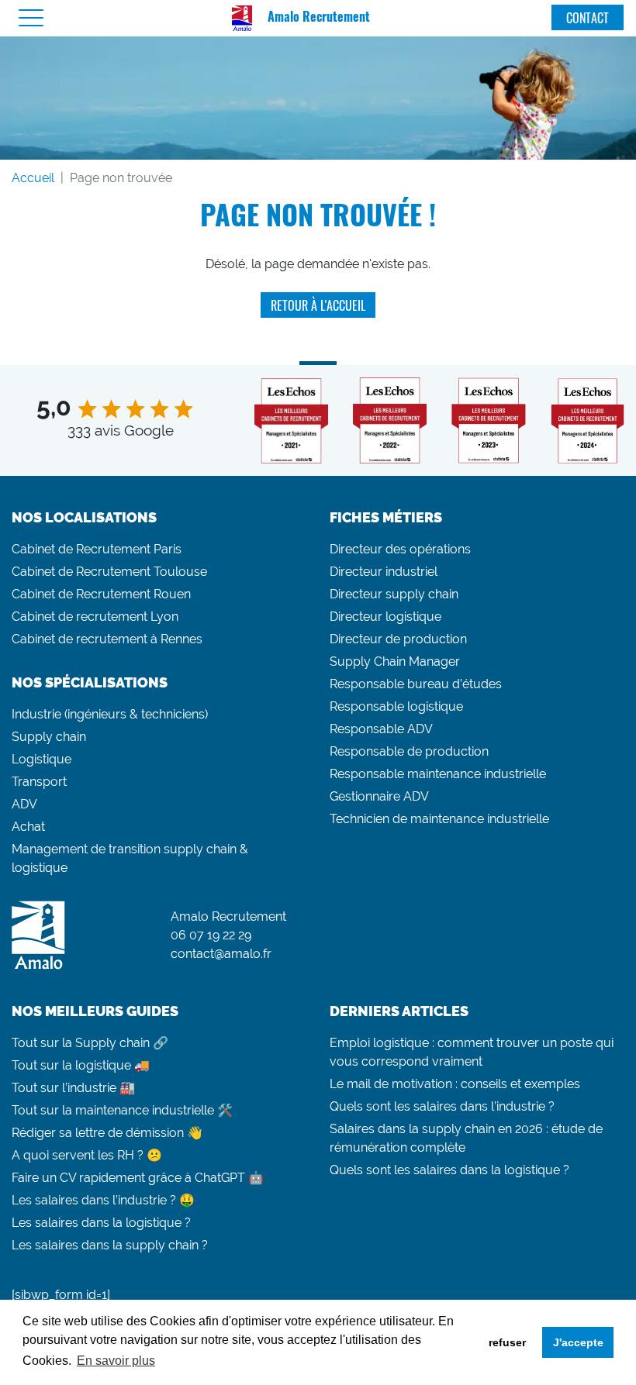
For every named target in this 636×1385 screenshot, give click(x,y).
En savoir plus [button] (116, 1360)
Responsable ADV (381, 729)
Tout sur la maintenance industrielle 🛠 (122, 1110)
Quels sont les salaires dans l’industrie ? (442, 1106)
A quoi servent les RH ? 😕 (87, 1155)
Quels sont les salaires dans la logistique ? (449, 1170)
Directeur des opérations (400, 549)
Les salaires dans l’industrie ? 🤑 (103, 1200)
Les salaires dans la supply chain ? (110, 1245)
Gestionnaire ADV (379, 796)
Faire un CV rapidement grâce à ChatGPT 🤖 (138, 1177)
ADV (24, 804)
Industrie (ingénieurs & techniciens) (110, 714)
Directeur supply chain (394, 594)
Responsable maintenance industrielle (438, 774)
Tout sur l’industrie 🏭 (73, 1087)
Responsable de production (409, 751)
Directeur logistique (385, 616)
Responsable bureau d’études (416, 684)
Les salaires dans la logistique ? (101, 1222)
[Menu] (31, 18)
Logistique (41, 759)
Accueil (33, 178)
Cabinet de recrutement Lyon (95, 616)
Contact (587, 18)
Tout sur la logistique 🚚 (81, 1065)
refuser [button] (507, 1342)
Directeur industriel (383, 571)
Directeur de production (398, 639)
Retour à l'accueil (318, 305)
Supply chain (49, 736)
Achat (28, 826)
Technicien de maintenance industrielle (439, 818)
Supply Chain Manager (395, 661)
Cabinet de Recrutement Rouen (101, 594)
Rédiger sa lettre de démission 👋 (107, 1132)
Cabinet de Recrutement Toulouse (109, 571)
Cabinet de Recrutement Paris (96, 549)
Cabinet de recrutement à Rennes (107, 639)
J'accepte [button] (578, 1342)
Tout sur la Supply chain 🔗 (90, 1042)
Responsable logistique (396, 706)
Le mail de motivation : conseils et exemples (455, 1084)
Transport (39, 781)
